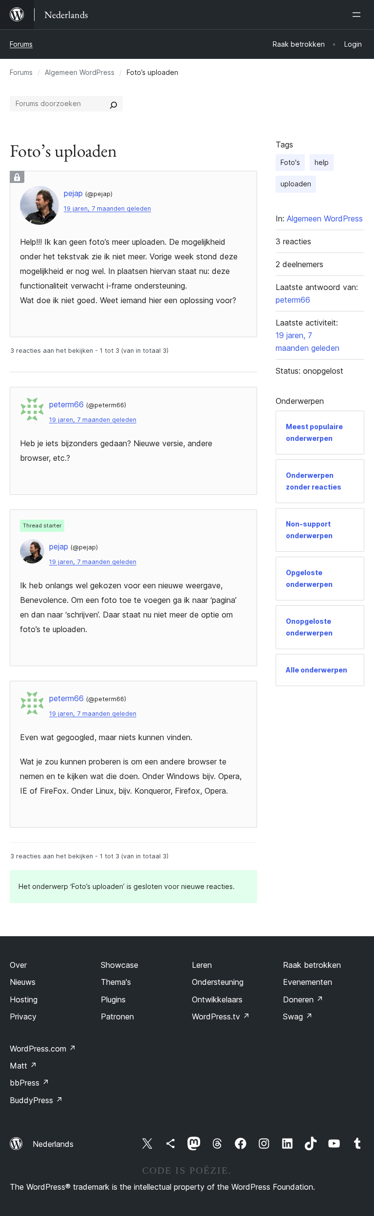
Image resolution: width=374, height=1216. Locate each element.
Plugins (113, 999)
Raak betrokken (312, 965)
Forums (21, 44)
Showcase (119, 965)
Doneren (303, 999)
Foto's (290, 162)
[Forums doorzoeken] (113, 103)
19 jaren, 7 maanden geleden (107, 208)
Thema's (116, 982)
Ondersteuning (217, 982)
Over (18, 965)
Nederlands (53, 1144)
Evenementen (307, 982)
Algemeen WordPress (79, 72)
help (322, 162)
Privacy (23, 1016)
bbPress (29, 1083)
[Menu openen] (358, 14)
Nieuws (23, 982)
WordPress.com (43, 1048)
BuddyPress (36, 1100)
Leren (202, 965)
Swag (298, 1016)
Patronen (117, 1016)
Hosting (23, 999)
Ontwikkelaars (217, 999)
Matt (23, 1066)
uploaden (295, 184)
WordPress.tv (221, 1016)
